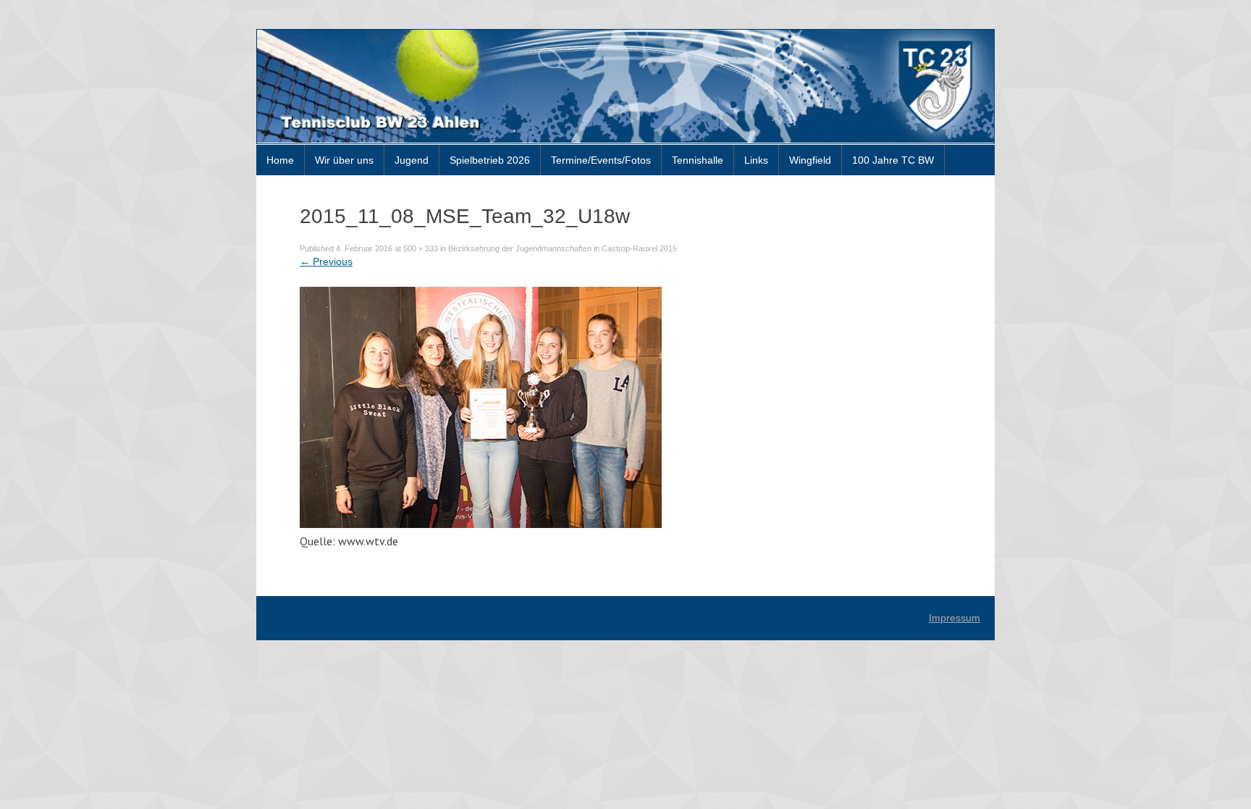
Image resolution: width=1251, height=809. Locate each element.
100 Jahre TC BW (893, 160)
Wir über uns (344, 160)
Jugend (412, 160)
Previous (326, 261)
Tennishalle (697, 160)
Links (756, 160)
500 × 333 (420, 248)
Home (280, 160)
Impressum (954, 618)
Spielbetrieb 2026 (490, 160)
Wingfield (810, 160)
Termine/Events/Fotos (601, 160)
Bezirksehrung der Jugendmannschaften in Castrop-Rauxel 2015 (562, 248)
